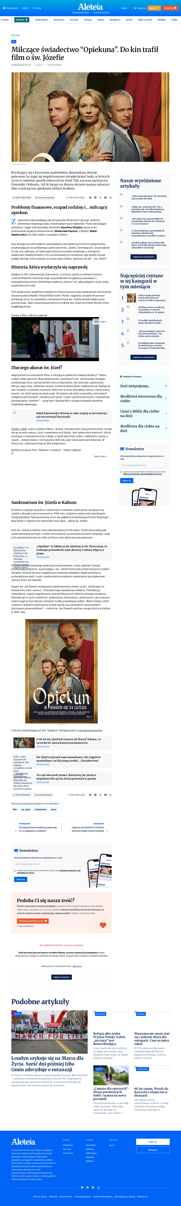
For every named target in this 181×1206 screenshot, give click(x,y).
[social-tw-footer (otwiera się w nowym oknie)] (93, 1187)
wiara (53, 809)
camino (99, 1069)
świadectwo (40, 809)
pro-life (17, 1014)
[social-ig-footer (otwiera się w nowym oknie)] (98, 1187)
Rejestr (152, 8)
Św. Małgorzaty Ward (101, 13)
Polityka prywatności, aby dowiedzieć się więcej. (142, 474)
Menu (5, 19)
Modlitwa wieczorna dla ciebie (141, 398)
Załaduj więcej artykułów (143, 256)
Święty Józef (19, 429)
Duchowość (59, 19)
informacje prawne (83, 1196)
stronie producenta (90, 730)
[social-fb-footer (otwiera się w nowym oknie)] (88, 1187)
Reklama (89, 1161)
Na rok (112, 1145)
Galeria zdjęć (99, 322)
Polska (174, 19)
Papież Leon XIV (145, 19)
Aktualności (115, 19)
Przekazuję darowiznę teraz (31, 921)
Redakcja (39, 64)
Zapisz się (20, 879)
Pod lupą (88, 19)
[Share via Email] (105, 197)
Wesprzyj (169, 8)
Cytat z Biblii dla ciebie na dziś (139, 413)
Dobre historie (41, 19)
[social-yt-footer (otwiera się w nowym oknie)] (82, 1187)
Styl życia (74, 19)
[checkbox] (15, 871)
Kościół (129, 19)
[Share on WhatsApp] (110, 197)
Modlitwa (20, 19)
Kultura (100, 19)
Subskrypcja (91, 1153)
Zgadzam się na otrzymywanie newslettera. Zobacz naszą (49, 871)
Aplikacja (90, 1149)
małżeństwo (142, 1069)
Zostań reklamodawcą (103, 1196)
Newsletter (91, 1145)
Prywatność (142, 1196)
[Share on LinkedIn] (95, 197)
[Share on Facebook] (90, 197)
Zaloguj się (141, 8)
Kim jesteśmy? (65, 1196)
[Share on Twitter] (100, 197)
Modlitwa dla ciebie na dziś (140, 428)
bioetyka (141, 1014)
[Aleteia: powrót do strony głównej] (90, 6)
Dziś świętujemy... (135, 386)
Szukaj (38, 8)
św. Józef (25, 809)
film (15, 809)
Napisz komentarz (62, 977)
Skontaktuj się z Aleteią (125, 1196)
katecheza (100, 1014)
